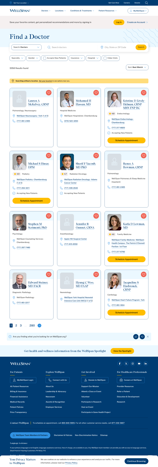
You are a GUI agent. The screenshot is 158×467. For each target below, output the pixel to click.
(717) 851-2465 (23, 121)
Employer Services (54, 407)
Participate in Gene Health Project (95, 412)
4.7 (65, 174)
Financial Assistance (19, 397)
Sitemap (104, 435)
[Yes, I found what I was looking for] (135, 336)
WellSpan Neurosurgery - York (29, 116)
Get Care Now (113, 3)
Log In (119, 22)
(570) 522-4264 (71, 121)
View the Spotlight (122, 351)
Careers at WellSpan (133, 380)
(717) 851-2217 (23, 303)
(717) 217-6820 (118, 128)
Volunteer (85, 397)
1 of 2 (45, 116)
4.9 (18, 174)
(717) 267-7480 (23, 247)
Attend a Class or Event (91, 391)
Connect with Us (60, 380)
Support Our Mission (90, 386)
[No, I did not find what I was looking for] (142, 336)
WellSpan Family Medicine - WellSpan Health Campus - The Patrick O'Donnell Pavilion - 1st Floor (128, 243)
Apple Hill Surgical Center (75, 239)
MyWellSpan (138, 11)
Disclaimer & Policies (63, 435)
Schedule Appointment (126, 140)
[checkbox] (44, 58)
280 (32, 325)
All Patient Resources (19, 386)
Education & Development (128, 397)
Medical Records (17, 402)
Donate (137, 3)
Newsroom (50, 397)
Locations (59, 11)
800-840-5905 (68, 423)
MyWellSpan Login (25, 380)
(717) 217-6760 (118, 252)
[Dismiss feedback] (147, 336)
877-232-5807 (118, 423)
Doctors (44, 11)
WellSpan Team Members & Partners (32, 435)
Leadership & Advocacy (56, 391)
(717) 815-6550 (70, 244)
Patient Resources (106, 11)
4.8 (113, 114)
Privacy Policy (71, 463)
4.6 (113, 234)
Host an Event (87, 407)
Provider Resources (125, 386)
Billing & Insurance (18, 391)
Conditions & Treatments (81, 11)
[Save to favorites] (48, 92)
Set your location (45, 81)
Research (121, 402)
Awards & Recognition (55, 402)
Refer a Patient (123, 391)
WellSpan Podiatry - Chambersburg (32, 179)
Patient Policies (16, 407)
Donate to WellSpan (96, 380)
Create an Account (136, 22)
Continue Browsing (136, 461)
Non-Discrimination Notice (86, 435)
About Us (50, 386)
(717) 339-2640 (71, 188)
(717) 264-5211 (23, 188)
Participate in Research (91, 402)
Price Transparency (18, 412)
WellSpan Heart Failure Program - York (128, 300)
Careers (127, 3)
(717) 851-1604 (118, 305)
